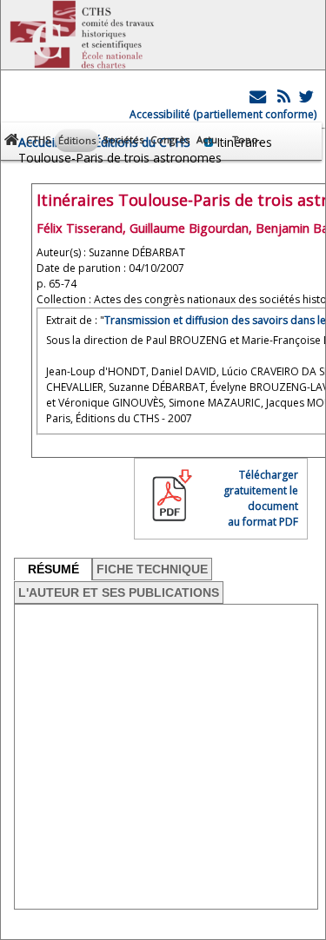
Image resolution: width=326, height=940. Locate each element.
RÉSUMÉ (53, 569)
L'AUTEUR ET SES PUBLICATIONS (118, 592)
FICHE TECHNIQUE (152, 569)
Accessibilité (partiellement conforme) (223, 114)
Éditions (77, 140)
